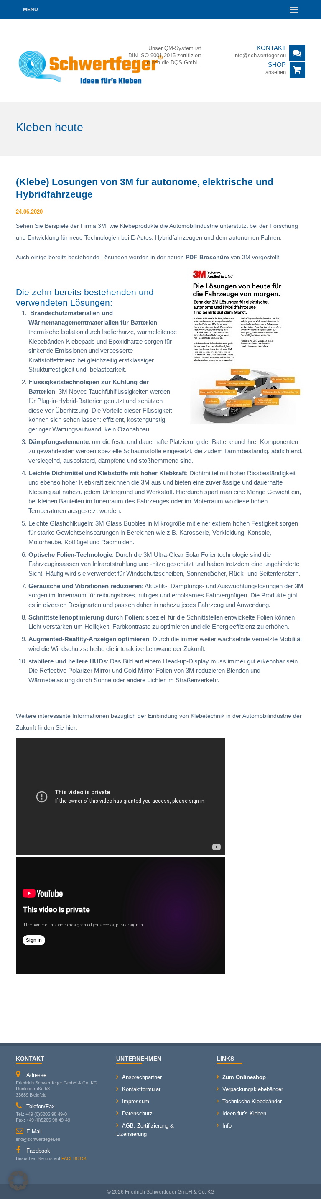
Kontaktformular (141, 1089)
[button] (18, 1180)
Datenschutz (137, 1113)
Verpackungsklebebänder (252, 1089)
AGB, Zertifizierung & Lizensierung (145, 1129)
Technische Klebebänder (252, 1101)
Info (227, 1125)
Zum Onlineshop (244, 1077)
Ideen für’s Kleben (244, 1113)
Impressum (135, 1101)
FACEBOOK (74, 1158)
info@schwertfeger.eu (260, 55)
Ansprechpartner (142, 1077)
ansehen (275, 72)
